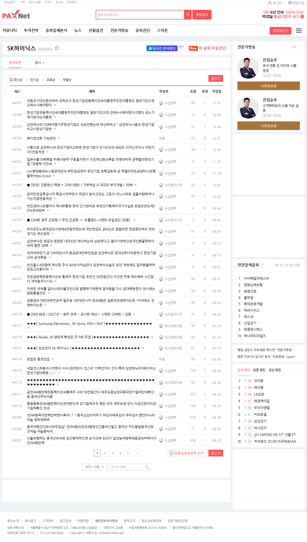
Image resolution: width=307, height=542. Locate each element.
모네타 (48, 2)
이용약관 (83, 521)
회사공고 (30, 521)
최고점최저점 (173, 326)
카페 (22, 2)
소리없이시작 (173, 185)
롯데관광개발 (253, 304)
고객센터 (48, 521)
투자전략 (31, 30)
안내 (189, 453)
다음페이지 (137, 453)
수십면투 (170, 103)
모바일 (59, 2)
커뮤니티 (9, 30)
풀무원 (248, 297)
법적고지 (129, 521)
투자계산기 (280, 31)
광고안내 (65, 521)
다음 (299, 47)
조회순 (51, 79)
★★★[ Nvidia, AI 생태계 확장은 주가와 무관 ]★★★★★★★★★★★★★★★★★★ (88, 337)
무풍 (162, 138)
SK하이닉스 (29, 48)
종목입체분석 (56, 30)
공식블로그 (10, 2)
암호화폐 (71, 2)
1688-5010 (26, 533)
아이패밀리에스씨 (256, 278)
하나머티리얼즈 (255, 336)
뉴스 (78, 30)
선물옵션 (96, 30)
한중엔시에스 (253, 329)
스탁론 (162, 30)
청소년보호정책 (151, 521)
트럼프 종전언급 (38, 359)
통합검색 (202, 14)
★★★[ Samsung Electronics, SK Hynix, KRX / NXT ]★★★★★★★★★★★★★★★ (89, 323)
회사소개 (13, 521)
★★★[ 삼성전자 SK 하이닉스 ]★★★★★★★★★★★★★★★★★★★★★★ (83, 348)
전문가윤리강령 (177, 521)
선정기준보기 (262, 265)
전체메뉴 (299, 31)
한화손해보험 (253, 285)
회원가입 (299, 2)
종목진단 (143, 30)
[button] (94, 467)
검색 (188, 14)
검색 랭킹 (243, 370)
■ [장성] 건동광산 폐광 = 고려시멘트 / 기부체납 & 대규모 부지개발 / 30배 (80, 185)
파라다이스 (252, 310)
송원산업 (250, 291)
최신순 (18, 79)
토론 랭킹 (259, 370)
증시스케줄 (35, 2)
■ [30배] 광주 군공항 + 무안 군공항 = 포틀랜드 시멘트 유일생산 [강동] (79, 220)
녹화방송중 (269, 86)
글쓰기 (215, 78)
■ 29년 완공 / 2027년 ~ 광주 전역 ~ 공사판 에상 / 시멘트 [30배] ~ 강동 (79, 314)
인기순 (34, 79)
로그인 (277, 2)
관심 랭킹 (275, 370)
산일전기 (250, 323)
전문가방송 (119, 30)
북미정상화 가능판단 (41, 138)
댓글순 (67, 79)
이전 (287, 47)
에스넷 (248, 316)
